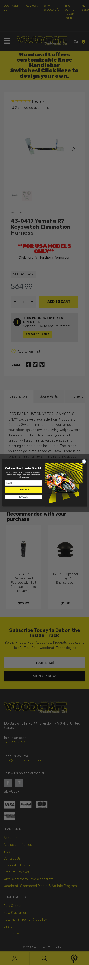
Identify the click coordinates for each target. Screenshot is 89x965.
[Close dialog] (84, 461)
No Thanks (23, 496)
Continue (23, 489)
